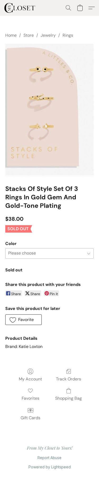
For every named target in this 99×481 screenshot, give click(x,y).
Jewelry (48, 35)
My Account (30, 379)
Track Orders (68, 379)
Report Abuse (49, 457)
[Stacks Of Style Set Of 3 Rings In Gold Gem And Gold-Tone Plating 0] (49, 110)
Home (11, 35)
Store (28, 35)
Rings (68, 35)
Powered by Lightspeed (50, 467)
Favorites (30, 398)
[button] (20, 8)
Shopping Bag (68, 398)
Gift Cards (30, 418)
